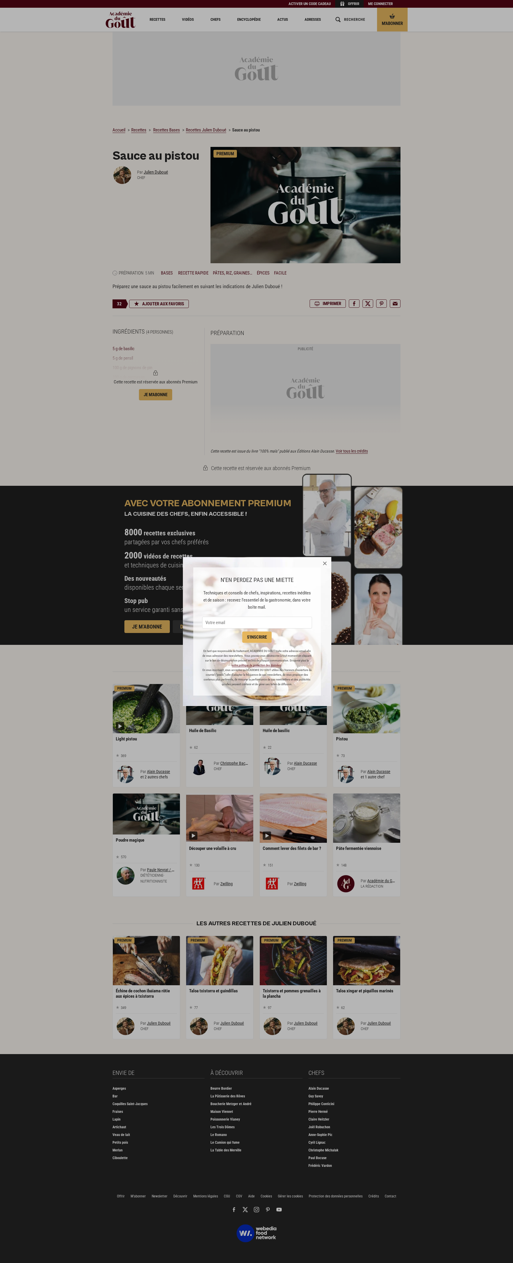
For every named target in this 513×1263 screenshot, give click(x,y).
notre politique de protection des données (256, 665)
